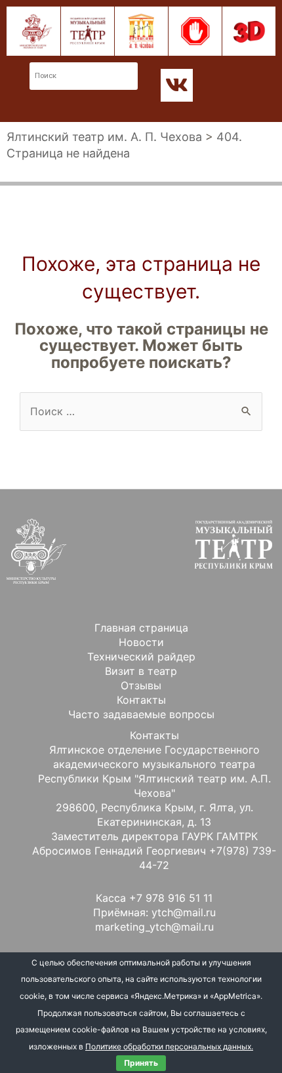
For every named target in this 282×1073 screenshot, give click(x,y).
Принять (141, 1063)
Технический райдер (141, 656)
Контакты (141, 699)
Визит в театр (141, 671)
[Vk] (177, 85)
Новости (141, 642)
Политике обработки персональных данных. (169, 1046)
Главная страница (141, 627)
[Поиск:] (141, 411)
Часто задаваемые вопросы (141, 714)
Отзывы (141, 685)
